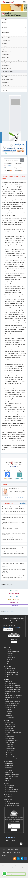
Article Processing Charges (8, 62)
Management (10, 655)
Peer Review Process (6, 51)
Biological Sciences (10, 707)
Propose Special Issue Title (12, 774)
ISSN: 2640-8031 (20, 145)
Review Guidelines (10, 730)
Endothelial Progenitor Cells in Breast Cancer (12, 544)
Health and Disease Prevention (13, 701)
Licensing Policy (5, 54)
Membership (9, 796)
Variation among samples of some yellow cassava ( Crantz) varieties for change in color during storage (13, 553)
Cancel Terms (9, 752)
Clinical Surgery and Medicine (13, 685)
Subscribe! (14, 829)
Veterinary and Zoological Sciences (14, 695)
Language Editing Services (13, 803)
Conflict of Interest (6, 74)
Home (3, 849)
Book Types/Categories (12, 791)
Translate (8, 165)
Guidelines (8, 778)
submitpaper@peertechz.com (11, 627)
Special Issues (9, 772)
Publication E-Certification (13, 805)
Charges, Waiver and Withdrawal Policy (10, 60)
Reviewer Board (9, 767)
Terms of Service (10, 750)
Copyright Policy (5, 57)
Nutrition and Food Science (12, 703)
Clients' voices (10, 653)
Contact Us (14, 641)
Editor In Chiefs (9, 763)
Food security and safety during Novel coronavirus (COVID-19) (13, 571)
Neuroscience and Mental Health (9, 150)
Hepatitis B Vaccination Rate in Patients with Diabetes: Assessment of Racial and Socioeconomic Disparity (12, 528)
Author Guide (10, 787)
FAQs (8, 663)
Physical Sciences (10, 717)
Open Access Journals (13, 849)
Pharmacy (8, 713)
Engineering (9, 711)
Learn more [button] (6, 870)
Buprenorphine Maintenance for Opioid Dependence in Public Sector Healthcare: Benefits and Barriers (14, 507)
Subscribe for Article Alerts (13, 651)
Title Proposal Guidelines (12, 776)
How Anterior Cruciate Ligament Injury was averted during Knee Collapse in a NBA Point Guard (13, 512)
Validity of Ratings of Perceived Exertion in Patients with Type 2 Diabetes (13, 534)
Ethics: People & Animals (12, 756)
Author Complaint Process (7, 79)
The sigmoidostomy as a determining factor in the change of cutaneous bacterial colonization (13, 577)
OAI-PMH (9, 801)
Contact (4, 855)
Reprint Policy (5, 76)
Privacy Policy (5, 46)
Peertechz (6, 611)
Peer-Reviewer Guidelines (12, 672)
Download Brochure (14, 635)
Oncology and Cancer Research (13, 689)
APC (8, 676)
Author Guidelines (11, 668)
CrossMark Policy (5, 82)
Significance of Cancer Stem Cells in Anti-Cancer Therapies (13, 523)
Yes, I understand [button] (14, 874)
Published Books (10, 785)
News (8, 661)
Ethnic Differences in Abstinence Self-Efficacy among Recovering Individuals (12, 548)
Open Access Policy (6, 37)
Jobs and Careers (11, 657)
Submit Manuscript (6, 852)
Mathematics (9, 715)
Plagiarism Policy (5, 48)
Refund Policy (5, 43)
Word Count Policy (6, 85)
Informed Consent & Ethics (8, 71)
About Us (9, 649)
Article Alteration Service (12, 674)
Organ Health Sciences (11, 705)
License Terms (9, 722)
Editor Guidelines (10, 670)
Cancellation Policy (6, 40)
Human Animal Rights (6, 68)
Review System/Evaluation (13, 789)
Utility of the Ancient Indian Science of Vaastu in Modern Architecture (13, 565)
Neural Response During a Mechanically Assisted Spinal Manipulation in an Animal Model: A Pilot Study (13, 518)
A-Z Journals (9, 681)
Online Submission (8, 629)
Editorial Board (9, 765)
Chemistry (8, 709)
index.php (13, 611)
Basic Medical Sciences (11, 683)
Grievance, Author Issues (12, 740)
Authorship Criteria (6, 65)
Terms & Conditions (6, 88)
